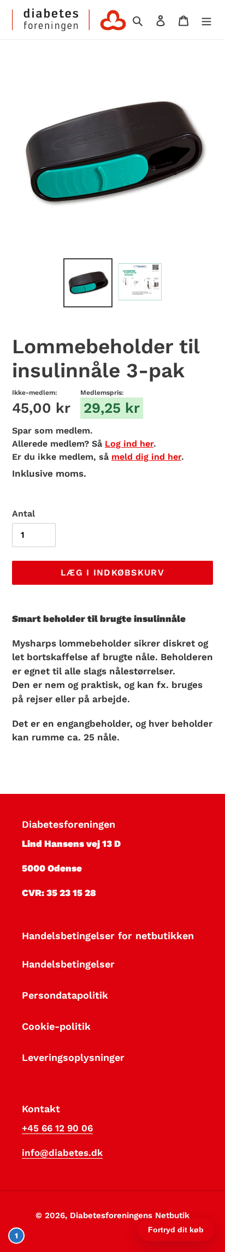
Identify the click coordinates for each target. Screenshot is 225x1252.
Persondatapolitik (65, 995)
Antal (23, 513)
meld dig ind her (146, 457)
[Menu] (206, 19)
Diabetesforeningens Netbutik (130, 1215)
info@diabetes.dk (62, 1152)
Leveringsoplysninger (73, 1057)
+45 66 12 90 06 (57, 1128)
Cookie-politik (56, 1026)
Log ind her (129, 443)
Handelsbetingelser (68, 964)
